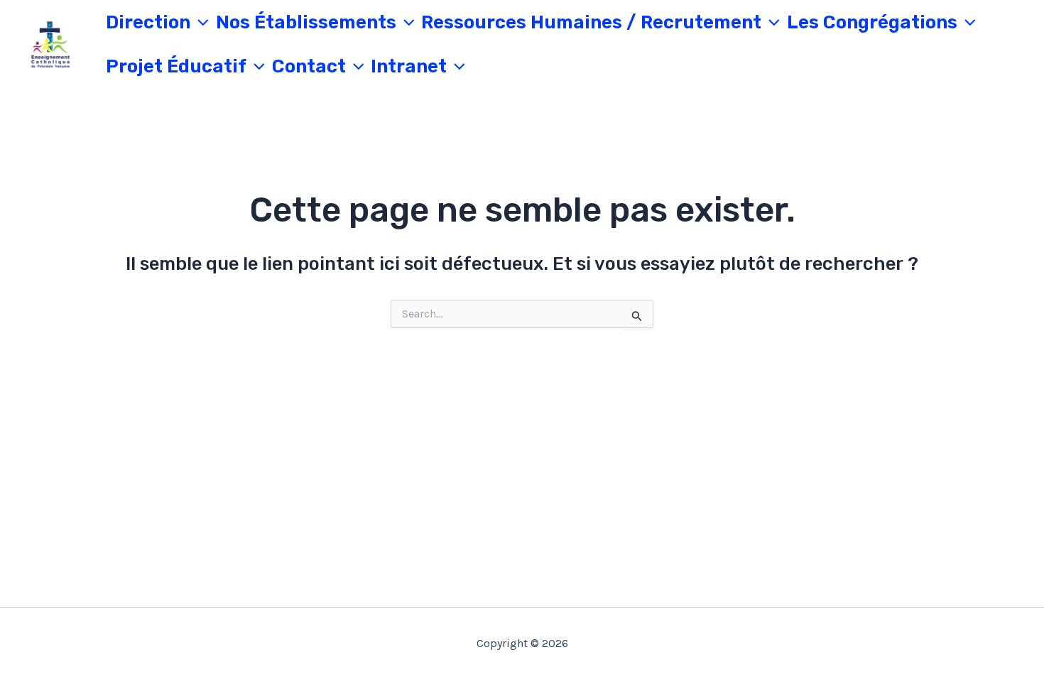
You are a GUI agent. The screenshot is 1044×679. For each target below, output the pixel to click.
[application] (199, 22)
